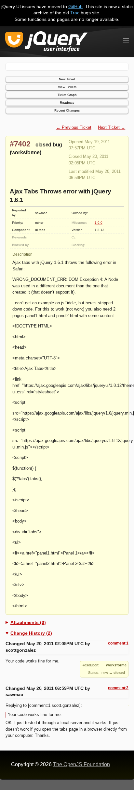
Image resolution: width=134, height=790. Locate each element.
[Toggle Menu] (126, 40)
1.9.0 (98, 222)
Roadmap (67, 102)
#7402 (20, 144)
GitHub (75, 6)
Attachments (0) (28, 622)
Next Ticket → (111, 127)
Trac (74, 12)
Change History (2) (31, 633)
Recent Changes (67, 110)
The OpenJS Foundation (81, 764)
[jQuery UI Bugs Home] (46, 42)
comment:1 (118, 643)
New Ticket (67, 79)
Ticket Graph (67, 95)
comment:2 (118, 688)
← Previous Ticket (73, 127)
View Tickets (67, 87)
